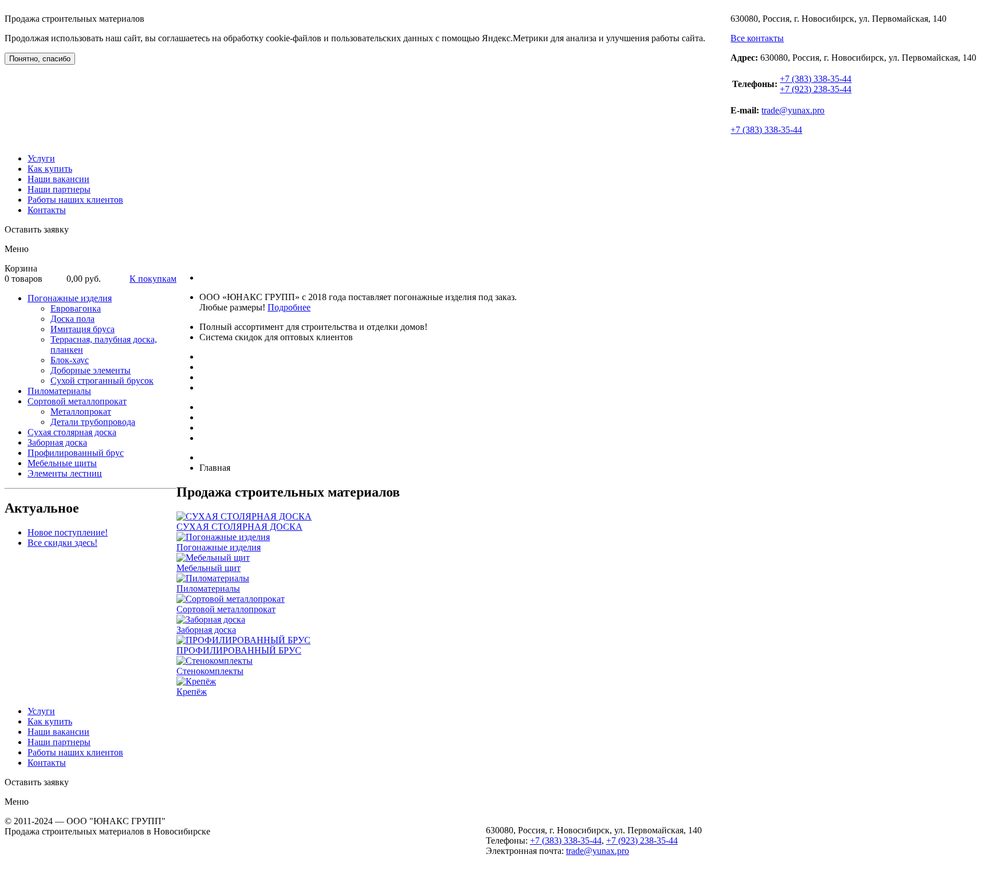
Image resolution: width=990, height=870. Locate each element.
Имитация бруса (82, 329)
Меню (17, 249)
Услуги (41, 158)
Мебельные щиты (62, 463)
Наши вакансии (58, 179)
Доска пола (72, 319)
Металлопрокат (80, 411)
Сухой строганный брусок (102, 380)
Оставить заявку (37, 229)
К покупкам (152, 279)
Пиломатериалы (59, 391)
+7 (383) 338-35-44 (815, 79)
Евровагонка (75, 308)
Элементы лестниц (65, 473)
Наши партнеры (59, 189)
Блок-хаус (69, 360)
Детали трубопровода (92, 422)
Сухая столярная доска (72, 432)
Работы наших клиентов (75, 199)
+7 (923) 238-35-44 (815, 89)
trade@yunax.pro (792, 110)
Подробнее (289, 307)
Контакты (47, 210)
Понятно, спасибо (39, 58)
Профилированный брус (76, 453)
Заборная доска (57, 442)
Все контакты (757, 38)
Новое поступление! (68, 532)
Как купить (50, 169)
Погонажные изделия (70, 298)
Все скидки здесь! (62, 543)
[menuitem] (102, 339)
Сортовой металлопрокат (77, 401)
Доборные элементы (90, 370)
